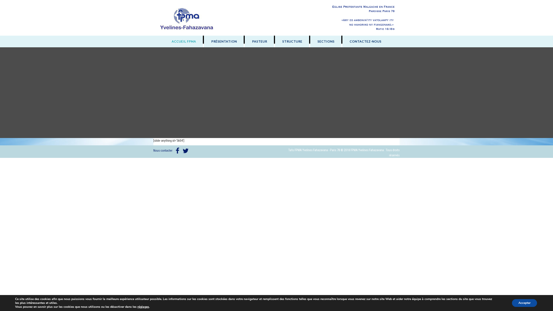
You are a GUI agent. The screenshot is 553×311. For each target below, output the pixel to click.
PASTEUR (259, 41)
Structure (292, 41)
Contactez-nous (365, 41)
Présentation (224, 41)
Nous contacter (162, 150)
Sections (326, 41)
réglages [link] (143, 307)
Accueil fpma (184, 41)
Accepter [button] (524, 303)
